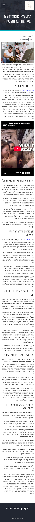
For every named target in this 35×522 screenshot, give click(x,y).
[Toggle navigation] (4, 5)
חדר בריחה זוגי (27, 240)
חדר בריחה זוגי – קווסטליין (27, 90)
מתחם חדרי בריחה (24, 39)
